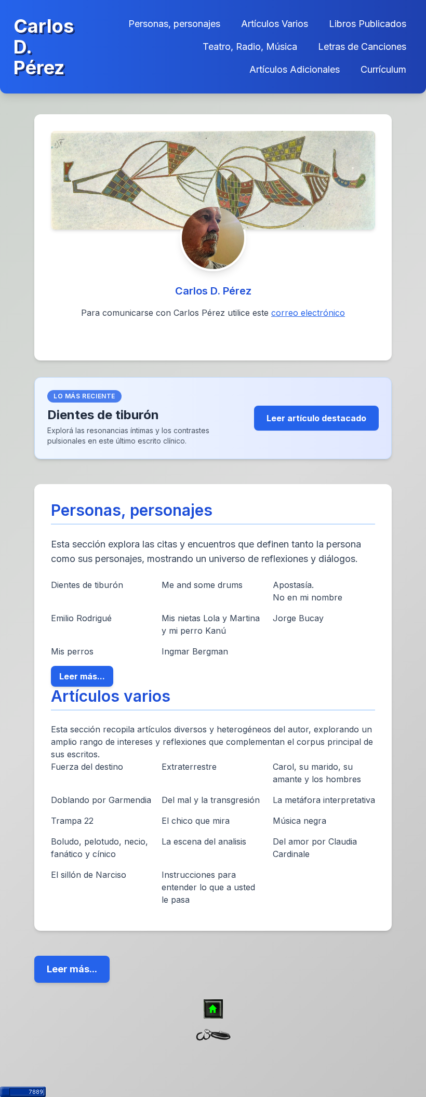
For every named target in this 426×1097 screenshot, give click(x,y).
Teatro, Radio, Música (250, 46)
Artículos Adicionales (294, 69)
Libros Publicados (367, 23)
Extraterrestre (189, 766)
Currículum (383, 69)
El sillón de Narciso (88, 874)
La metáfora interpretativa (324, 800)
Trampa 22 (72, 820)
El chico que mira (196, 820)
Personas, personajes (174, 23)
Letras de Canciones (362, 46)
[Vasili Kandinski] (213, 180)
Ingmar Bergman (195, 651)
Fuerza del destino (87, 766)
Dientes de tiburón (87, 585)
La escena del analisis (204, 841)
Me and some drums (202, 585)
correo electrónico (308, 312)
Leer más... (82, 676)
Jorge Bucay (298, 618)
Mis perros (72, 651)
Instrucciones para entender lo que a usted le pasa (208, 887)
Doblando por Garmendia (101, 800)
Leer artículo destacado (316, 418)
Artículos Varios (274, 23)
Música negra (299, 820)
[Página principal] (213, 1009)
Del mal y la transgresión (211, 800)
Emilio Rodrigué (81, 618)
